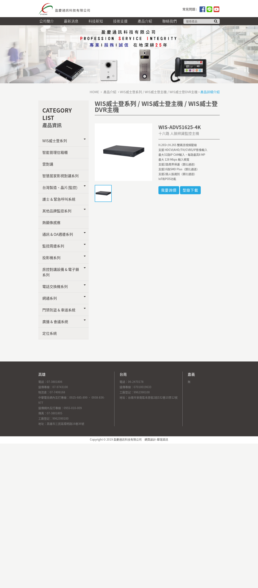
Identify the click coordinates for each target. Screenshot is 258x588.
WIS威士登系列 (54, 140)
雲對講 (47, 164)
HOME (94, 91)
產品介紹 (145, 21)
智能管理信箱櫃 (55, 152)
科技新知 (95, 21)
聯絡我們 (169, 21)
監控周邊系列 (53, 246)
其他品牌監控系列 (56, 211)
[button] (216, 21)
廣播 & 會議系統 (55, 321)
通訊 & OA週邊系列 (57, 234)
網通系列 (49, 298)
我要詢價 (169, 190)
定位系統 (49, 333)
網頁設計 (150, 439)
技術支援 (120, 21)
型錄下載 (190, 190)
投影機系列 (51, 257)
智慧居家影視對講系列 (60, 176)
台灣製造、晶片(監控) (59, 187)
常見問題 (188, 9)
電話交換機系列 (55, 286)
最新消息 (71, 21)
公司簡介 (46, 21)
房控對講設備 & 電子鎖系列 (60, 272)
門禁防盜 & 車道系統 (58, 310)
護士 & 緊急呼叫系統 (58, 199)
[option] (123, 151)
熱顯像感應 (51, 222)
